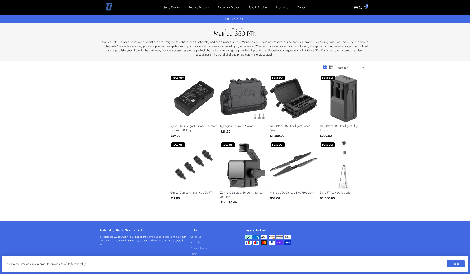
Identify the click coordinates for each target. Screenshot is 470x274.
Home (225, 29)
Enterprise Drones (228, 7)
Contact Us (195, 236)
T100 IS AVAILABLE (235, 19)
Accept (456, 264)
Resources (282, 7)
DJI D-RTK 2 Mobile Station (336, 192)
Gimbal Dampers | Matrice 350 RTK (191, 192)
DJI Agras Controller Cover (236, 126)
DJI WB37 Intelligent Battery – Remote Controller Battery (193, 128)
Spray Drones (172, 7)
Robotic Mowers (199, 7)
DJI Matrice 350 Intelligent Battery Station (290, 128)
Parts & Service (258, 7)
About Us (195, 242)
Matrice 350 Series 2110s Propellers (292, 192)
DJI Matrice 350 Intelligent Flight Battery (339, 128)
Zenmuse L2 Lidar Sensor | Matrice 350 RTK (241, 194)
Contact (301, 7)
